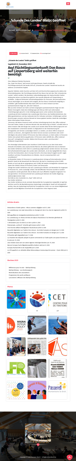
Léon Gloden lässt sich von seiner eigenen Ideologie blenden (27, 242)
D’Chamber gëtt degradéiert (16, 235)
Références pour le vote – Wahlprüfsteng (22, 267)
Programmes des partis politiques (19, 275)
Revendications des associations (19, 272)
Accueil (12, 30)
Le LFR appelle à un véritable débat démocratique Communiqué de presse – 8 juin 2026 (35, 250)
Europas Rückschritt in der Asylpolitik (19, 247)
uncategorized (24, 30)
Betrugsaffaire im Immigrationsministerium (21, 215)
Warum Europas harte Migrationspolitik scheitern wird (24, 245)
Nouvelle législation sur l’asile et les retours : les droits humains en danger (31, 230)
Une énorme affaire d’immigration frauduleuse (22, 227)
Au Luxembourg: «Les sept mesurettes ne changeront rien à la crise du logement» (34, 210)
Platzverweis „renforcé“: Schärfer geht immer (21, 225)
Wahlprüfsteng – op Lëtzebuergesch (20, 270)
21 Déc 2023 (13, 53)
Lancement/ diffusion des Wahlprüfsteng (22, 277)
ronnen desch (25, 53)
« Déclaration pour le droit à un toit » (19, 222)
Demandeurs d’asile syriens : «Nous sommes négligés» (24, 207)
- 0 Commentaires (34, 53)
